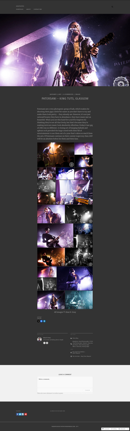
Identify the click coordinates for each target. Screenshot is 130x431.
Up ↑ (77, 426)
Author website (47, 343)
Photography (85, 346)
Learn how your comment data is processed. (78, 393)
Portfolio (19, 9)
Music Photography (84, 344)
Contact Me (38, 9)
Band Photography (84, 341)
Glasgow (85, 343)
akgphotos (20, 6)
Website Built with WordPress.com (63, 426)
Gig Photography (77, 343)
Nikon (74, 346)
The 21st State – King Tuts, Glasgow (81, 356)
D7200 (91, 341)
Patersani (78, 346)
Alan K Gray (47, 337)
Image (77, 94)
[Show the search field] (112, 6)
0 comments (68, 94)
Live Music (75, 344)
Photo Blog (75, 338)
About (28, 9)
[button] (55, 154)
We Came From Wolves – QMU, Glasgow (78, 352)
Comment (87, 390)
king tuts (90, 343)
